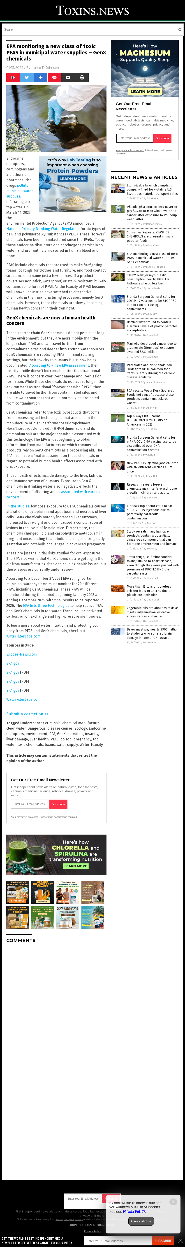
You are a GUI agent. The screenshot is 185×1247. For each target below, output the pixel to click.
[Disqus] (56, 1003)
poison (66, 739)
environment (36, 734)
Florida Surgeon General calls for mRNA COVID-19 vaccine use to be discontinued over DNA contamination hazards (151, 444)
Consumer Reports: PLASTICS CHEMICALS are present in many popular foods (150, 236)
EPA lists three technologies (46, 605)
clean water (15, 728)
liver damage (17, 739)
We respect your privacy (69, 1219)
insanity (91, 734)
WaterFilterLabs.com (23, 636)
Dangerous (36, 728)
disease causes (60, 728)
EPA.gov (12, 663)
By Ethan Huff (150, 335)
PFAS (54, 739)
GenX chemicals (70, 734)
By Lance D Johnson (154, 266)
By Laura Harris (151, 288)
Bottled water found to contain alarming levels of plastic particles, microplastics (152, 326)
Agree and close (141, 1221)
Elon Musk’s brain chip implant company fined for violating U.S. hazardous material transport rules (152, 189)
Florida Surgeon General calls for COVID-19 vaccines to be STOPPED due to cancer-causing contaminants (151, 303)
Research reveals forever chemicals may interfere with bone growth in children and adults (152, 489)
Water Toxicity (91, 744)
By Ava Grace (150, 198)
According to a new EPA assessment (59, 365)
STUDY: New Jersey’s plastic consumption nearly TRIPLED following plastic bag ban (148, 279)
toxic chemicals (30, 744)
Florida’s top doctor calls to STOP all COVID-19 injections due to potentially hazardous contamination (151, 512)
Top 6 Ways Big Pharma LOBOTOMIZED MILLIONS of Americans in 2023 (147, 420)
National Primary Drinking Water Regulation (43, 229)
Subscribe (163, 1241)
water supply (67, 744)
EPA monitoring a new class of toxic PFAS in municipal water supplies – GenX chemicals (152, 258)
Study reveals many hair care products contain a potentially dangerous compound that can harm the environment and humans (152, 538)
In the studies (17, 506)
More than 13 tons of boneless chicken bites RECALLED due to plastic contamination (149, 591)
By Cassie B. (149, 454)
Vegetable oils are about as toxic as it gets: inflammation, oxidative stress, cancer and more (152, 612)
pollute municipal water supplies (19, 190)
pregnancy (82, 739)
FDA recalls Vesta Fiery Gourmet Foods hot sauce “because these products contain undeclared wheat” (150, 397)
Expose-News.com (21, 654)
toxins (50, 744)
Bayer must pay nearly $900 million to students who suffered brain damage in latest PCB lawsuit (152, 634)
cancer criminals (46, 723)
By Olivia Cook (151, 245)
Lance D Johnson (45, 68)
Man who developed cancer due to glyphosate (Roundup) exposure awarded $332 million (152, 348)
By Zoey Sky (150, 313)
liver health (39, 739)
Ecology (80, 728)
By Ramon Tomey (152, 224)
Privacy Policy (92, 1231)
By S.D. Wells (150, 429)
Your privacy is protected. (25, 817)
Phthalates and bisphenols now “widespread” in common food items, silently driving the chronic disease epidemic (151, 371)
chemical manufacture (81, 723)
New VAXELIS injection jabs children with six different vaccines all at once (152, 467)
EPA (52, 734)
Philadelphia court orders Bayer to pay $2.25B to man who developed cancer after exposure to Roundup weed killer (152, 213)
